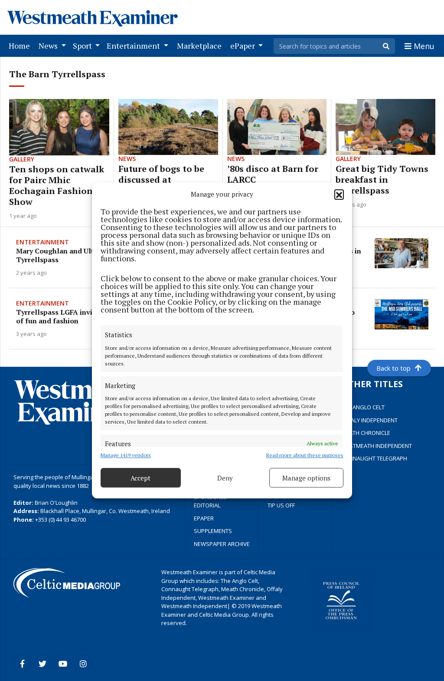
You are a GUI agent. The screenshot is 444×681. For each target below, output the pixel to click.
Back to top (393, 368)
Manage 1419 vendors (126, 455)
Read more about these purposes (304, 455)
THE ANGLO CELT (363, 407)
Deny (225, 478)
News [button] (49, 45)
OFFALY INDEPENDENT (369, 420)
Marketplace (201, 45)
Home (21, 45)
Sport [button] (83, 45)
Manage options (306, 478)
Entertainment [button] (134, 45)
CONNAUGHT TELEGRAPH (374, 458)
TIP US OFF (281, 505)
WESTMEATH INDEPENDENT (376, 446)
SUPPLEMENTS (213, 531)
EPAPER (204, 518)
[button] (339, 194)
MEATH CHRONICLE (365, 433)
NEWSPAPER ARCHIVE (222, 544)
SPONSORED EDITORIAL (210, 501)
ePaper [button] (243, 45)
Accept (140, 478)
